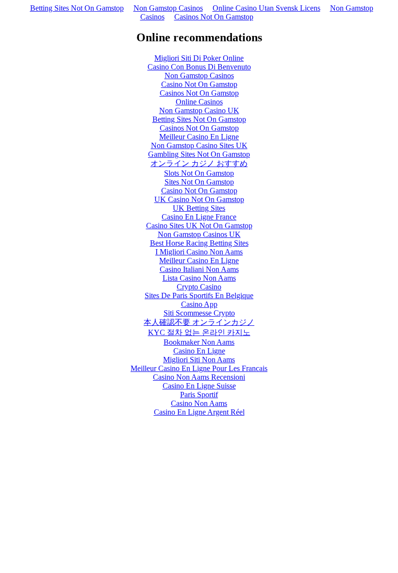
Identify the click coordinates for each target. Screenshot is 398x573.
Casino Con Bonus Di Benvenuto (199, 67)
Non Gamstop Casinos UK (199, 234)
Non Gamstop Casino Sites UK (199, 145)
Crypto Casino (199, 287)
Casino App (199, 304)
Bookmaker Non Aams (199, 342)
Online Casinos (199, 102)
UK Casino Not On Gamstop (199, 199)
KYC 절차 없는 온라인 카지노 (199, 332)
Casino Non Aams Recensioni (199, 377)
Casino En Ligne (199, 351)
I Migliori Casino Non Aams (199, 252)
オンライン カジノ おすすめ (199, 163)
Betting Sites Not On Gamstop (77, 8)
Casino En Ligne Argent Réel (199, 412)
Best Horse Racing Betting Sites (199, 243)
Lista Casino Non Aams (199, 278)
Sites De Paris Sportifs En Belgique (199, 295)
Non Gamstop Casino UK (199, 110)
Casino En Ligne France (199, 217)
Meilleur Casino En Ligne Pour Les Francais (199, 368)
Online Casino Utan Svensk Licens (266, 8)
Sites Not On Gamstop (199, 182)
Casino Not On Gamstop (199, 84)
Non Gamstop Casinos (168, 8)
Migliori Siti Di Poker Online (199, 58)
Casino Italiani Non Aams (199, 269)
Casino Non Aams (199, 403)
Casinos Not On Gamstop (213, 17)
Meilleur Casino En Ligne (199, 137)
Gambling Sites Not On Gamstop (199, 154)
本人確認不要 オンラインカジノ (199, 322)
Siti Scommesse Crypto (199, 313)
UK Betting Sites (199, 208)
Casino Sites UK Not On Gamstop (199, 225)
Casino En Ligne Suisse (199, 386)
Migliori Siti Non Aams (199, 359)
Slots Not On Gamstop (199, 173)
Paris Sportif (199, 394)
